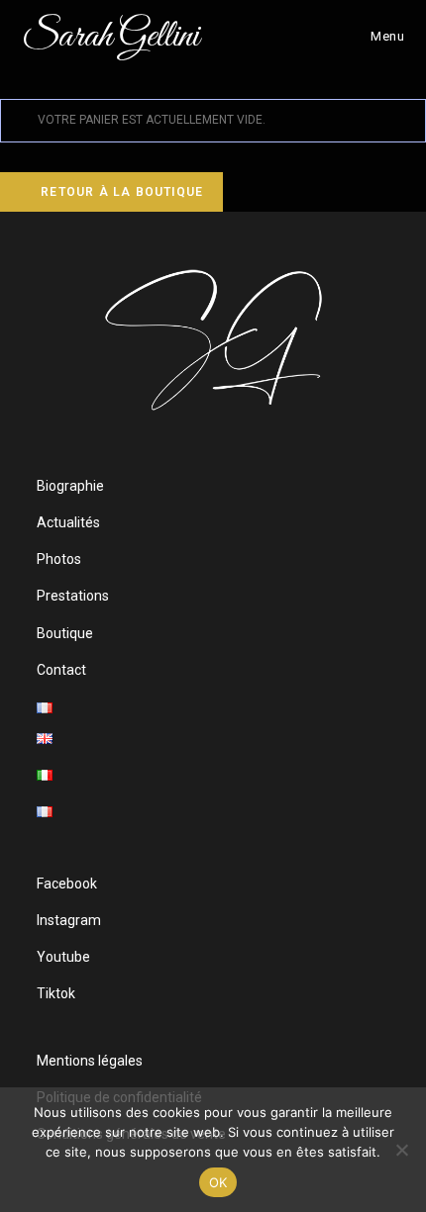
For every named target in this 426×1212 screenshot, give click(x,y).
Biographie (70, 486)
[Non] (401, 1150)
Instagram (69, 920)
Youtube (63, 957)
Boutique (65, 633)
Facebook (67, 883)
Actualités (68, 522)
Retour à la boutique (120, 192)
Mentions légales (90, 1061)
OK (218, 1182)
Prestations (73, 596)
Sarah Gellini (110, 36)
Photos (59, 559)
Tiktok (56, 993)
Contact (61, 670)
